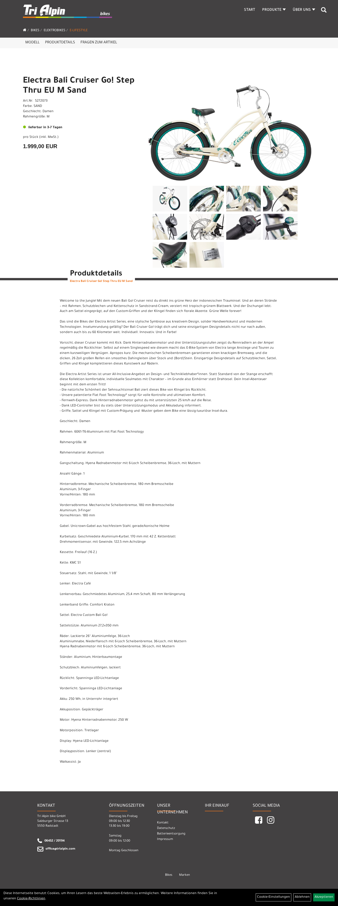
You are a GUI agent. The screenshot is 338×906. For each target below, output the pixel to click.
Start (249, 10)
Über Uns (302, 10)
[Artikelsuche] (324, 11)
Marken (184, 875)
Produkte (271, 10)
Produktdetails (60, 43)
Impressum (165, 839)
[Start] (24, 31)
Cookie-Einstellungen (273, 897)
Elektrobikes (54, 31)
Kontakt (163, 823)
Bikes (35, 31)
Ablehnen (302, 897)
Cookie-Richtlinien (31, 899)
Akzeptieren (324, 897)
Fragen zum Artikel (98, 43)
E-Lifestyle (79, 31)
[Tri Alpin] (68, 12)
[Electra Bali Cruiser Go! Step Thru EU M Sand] (230, 126)
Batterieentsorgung (171, 834)
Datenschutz (166, 828)
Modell (32, 43)
